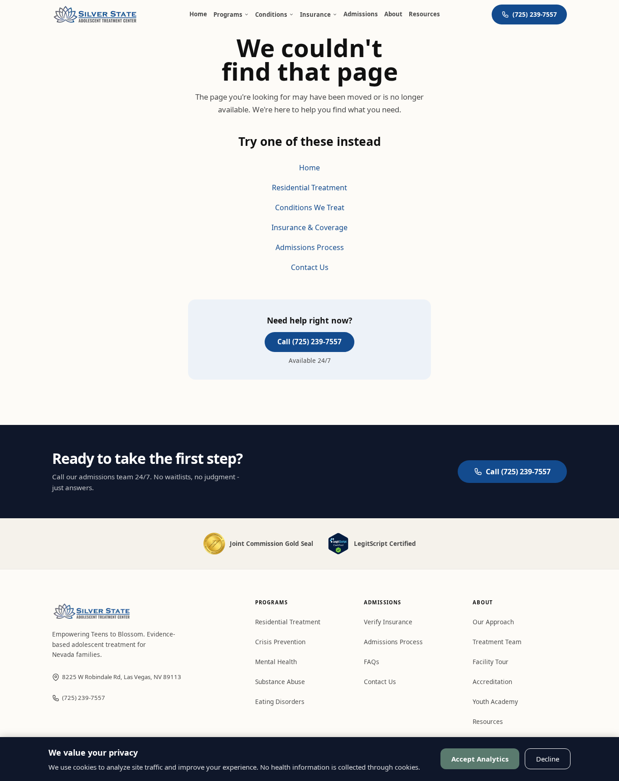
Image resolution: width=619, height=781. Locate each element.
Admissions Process (310, 247)
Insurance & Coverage (309, 227)
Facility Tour (490, 661)
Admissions (360, 14)
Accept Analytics (479, 758)
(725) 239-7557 (83, 698)
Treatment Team (497, 641)
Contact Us (310, 267)
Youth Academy (495, 701)
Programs (227, 14)
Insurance (315, 14)
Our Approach (493, 621)
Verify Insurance (388, 621)
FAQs (371, 661)
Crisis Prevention (280, 641)
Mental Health (276, 661)
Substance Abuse (280, 681)
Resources (424, 14)
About (393, 14)
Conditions (271, 14)
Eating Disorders (280, 701)
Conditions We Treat (309, 207)
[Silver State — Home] (95, 14)
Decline (547, 758)
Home (198, 14)
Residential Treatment (309, 188)
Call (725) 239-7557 (309, 341)
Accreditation (492, 681)
